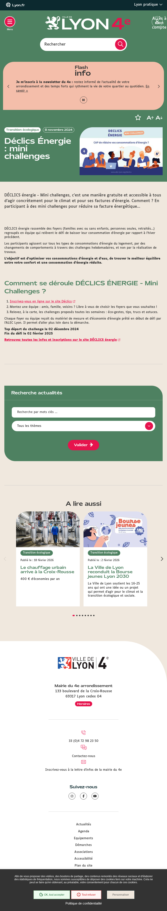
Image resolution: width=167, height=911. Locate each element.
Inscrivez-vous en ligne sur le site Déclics (41, 301)
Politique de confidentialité (83, 903)
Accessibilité (83, 858)
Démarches (83, 845)
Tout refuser (89, 894)
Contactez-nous (83, 756)
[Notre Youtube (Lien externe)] (95, 796)
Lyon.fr (18, 5)
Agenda (83, 831)
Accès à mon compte (157, 22)
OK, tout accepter (54, 894)
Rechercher (55, 44)
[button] (8, 86)
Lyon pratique (146, 5)
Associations (83, 852)
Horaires (83, 704)
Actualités (83, 824)
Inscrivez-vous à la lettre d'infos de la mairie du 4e (83, 769)
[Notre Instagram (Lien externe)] (71, 796)
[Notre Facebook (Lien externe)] (83, 796)
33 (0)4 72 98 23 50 (84, 741)
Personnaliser (120, 894)
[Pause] (83, 100)
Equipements (83, 838)
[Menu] (9, 21)
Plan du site (83, 865)
